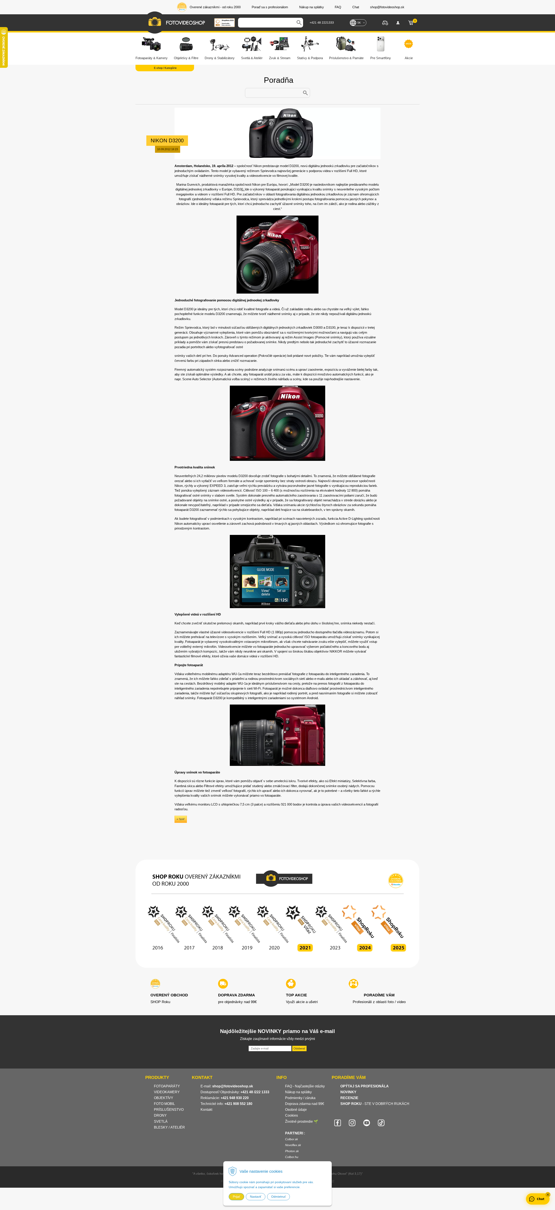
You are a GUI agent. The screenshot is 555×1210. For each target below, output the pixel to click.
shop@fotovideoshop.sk (232, 1086)
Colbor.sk (291, 1139)
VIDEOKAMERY (167, 1092)
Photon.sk (292, 1151)
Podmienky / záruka (300, 1098)
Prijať (236, 1196)
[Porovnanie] (385, 22)
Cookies (291, 1115)
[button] (547, 1194)
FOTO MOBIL (164, 1104)
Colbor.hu (291, 1157)
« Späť (181, 819)
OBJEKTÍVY (163, 1098)
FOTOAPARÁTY (167, 1086)
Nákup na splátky (298, 1092)
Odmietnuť (278, 1196)
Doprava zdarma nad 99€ (304, 1104)
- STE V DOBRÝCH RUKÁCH (374, 1104)
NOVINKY (348, 1092)
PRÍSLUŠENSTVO (169, 1109)
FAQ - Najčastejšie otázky (305, 1086)
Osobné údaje (296, 1109)
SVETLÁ (161, 1121)
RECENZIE (349, 1098)
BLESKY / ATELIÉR (169, 1127)
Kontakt (206, 1109)
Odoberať (299, 1048)
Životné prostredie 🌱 (301, 1121)
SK (359, 22)
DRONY (160, 1115)
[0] (411, 22)
